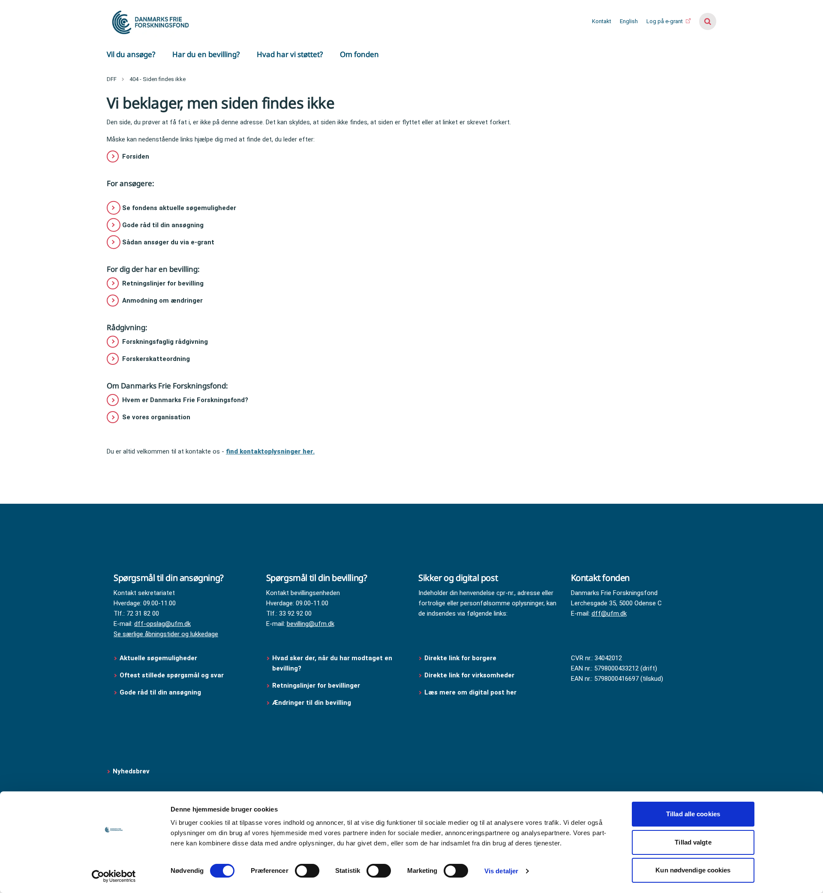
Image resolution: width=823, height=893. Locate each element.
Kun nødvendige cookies (692, 870)
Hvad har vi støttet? (290, 54)
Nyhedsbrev (131, 771)
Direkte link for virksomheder (469, 675)
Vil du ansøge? (131, 54)
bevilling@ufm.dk (310, 624)
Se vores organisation (156, 417)
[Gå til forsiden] (149, 21)
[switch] (307, 871)
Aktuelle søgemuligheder (158, 658)
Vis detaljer (501, 871)
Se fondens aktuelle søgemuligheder (179, 208)
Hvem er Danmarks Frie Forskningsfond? (185, 400)
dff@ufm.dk (609, 613)
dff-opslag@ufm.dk (162, 624)
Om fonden (359, 54)
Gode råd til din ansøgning (163, 225)
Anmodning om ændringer (162, 300)
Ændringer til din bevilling (312, 703)
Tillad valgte (693, 842)
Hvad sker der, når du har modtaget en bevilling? (332, 663)
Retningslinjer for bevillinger (317, 685)
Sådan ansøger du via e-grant (168, 242)
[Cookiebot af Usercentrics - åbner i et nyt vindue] (113, 876)
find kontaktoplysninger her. (270, 451)
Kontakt (601, 21)
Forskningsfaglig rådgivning (165, 342)
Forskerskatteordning (156, 359)
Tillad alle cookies (693, 814)
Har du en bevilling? (206, 54)
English (629, 21)
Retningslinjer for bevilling (163, 283)
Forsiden (135, 156)
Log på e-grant (665, 21)
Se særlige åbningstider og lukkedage (166, 634)
